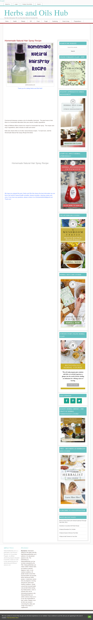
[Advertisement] (46, 31)
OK (89, 616)
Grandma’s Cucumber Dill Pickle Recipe (69, 526)
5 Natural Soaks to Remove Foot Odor (68, 533)
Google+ (2, 1)
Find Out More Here (12, 617)
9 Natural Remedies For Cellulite (67, 529)
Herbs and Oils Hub (36, 12)
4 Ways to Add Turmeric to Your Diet (68, 536)
